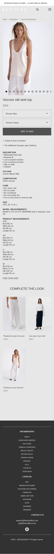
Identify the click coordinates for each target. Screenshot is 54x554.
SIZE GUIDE (27, 444)
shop (5, 19)
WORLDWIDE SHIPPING (27, 440)
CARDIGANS (27, 492)
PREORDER (27, 510)
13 (51, 91)
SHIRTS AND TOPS (27, 496)
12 (47, 91)
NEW (27, 482)
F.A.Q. (27, 464)
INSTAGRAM (27, 471)
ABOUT (27, 437)
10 (40, 91)
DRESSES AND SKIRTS (27, 485)
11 (44, 91)
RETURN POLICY (27, 454)
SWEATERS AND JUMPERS (27, 489)
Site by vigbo (27, 547)
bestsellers (14, 19)
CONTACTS (27, 468)
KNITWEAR (27, 499)
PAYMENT (27, 461)
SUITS (27, 503)
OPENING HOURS (27, 457)
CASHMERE (27, 506)
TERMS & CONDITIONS (27, 447)
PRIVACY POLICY (27, 450)
